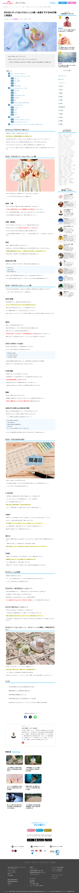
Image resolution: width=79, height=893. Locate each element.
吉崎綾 (65, 159)
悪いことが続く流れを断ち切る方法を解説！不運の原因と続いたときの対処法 (14, 807)
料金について (10, 873)
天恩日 (14, 114)
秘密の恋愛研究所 (62, 176)
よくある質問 (10, 875)
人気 (67, 155)
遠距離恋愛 (71, 182)
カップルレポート (33, 878)
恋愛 (61, 100)
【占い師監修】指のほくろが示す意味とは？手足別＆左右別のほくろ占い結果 (66, 48)
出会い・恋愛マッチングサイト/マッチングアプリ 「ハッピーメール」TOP (17, 868)
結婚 (68, 176)
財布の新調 (15, 90)
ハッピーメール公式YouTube (57, 870)
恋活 (61, 103)
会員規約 (31, 867)
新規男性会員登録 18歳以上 (13, 881)
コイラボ (65, 142)
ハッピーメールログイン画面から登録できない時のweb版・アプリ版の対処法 (67, 31)
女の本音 (65, 161)
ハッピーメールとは (11, 870)
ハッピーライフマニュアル (43, 862)
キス (60, 142)
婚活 (61, 93)
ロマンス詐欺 (62, 155)
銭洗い (14, 93)
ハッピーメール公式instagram (57, 869)
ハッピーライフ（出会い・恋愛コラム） (37, 885)
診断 (60, 45)
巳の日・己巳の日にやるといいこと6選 (18, 88)
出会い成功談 (32, 880)
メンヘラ (61, 153)
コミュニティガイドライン (34, 874)
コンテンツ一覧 (54, 876)
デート (73, 144)
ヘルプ (9, 885)
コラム (62, 79)
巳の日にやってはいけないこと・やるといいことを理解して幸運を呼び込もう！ (26, 124)
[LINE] (35, 717)
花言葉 (61, 180)
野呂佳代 (61, 184)
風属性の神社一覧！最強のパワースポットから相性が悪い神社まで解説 (33, 788)
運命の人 (65, 182)
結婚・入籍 (15, 78)
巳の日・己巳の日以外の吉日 (16, 105)
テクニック (67, 144)
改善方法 (69, 167)
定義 (61, 96)
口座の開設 (15, 98)
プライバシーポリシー (34, 869)
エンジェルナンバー (70, 140)
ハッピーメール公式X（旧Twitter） (58, 867)
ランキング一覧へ (67, 70)
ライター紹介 (52, 862)
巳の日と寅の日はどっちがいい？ (19, 122)
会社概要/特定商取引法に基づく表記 (36, 870)
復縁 (69, 163)
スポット (61, 144)
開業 (13, 100)
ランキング (71, 153)
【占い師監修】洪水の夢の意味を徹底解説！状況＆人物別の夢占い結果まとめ (33, 807)
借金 (13, 83)
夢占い (70, 159)
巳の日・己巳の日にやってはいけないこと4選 (19, 76)
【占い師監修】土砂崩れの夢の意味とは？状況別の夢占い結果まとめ (14, 769)
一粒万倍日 (15, 107)
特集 (61, 117)
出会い (60, 28)
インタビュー (62, 140)
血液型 (66, 180)
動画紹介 (66, 157)
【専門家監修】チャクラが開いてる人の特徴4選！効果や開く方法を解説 (33, 769)
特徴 (61, 114)
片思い (62, 110)
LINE (60, 134)
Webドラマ (70, 134)
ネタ (70, 146)
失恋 (61, 89)
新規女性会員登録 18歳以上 (13, 879)
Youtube (61, 136)
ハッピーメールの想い (12, 872)
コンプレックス (72, 142)
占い (71, 157)
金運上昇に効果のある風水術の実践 (20, 102)
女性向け (71, 161)
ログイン (47, 830)
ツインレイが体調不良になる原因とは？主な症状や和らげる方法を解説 (14, 788)
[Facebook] (25, 717)
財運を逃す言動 (16, 85)
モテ (66, 153)
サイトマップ (54, 878)
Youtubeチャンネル (68, 136)
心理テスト (61, 165)
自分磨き (71, 178)
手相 (64, 167)
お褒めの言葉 (32, 882)
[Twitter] (30, 717)
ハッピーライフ (18, 6)
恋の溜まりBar (68, 165)
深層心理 (62, 107)
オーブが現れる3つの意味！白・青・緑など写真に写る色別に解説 (66, 66)
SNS (64, 134)
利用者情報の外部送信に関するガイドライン (38, 872)
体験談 (72, 155)
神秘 (23, 6)
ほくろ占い (61, 138)
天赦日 (14, 110)
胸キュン (61, 178)
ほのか (67, 138)
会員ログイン (10, 883)
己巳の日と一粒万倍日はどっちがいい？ (21, 119)
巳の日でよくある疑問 (14, 117)
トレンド (62, 82)
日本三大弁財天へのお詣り (18, 95)
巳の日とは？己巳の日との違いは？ (17, 73)
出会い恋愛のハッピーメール (8, 6)
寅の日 (14, 112)
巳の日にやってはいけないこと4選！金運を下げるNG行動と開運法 (38, 6)
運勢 (60, 182)
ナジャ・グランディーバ (63, 146)
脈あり (66, 178)
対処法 (65, 163)
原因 (60, 159)
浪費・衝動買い (16, 81)
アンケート (63, 76)
